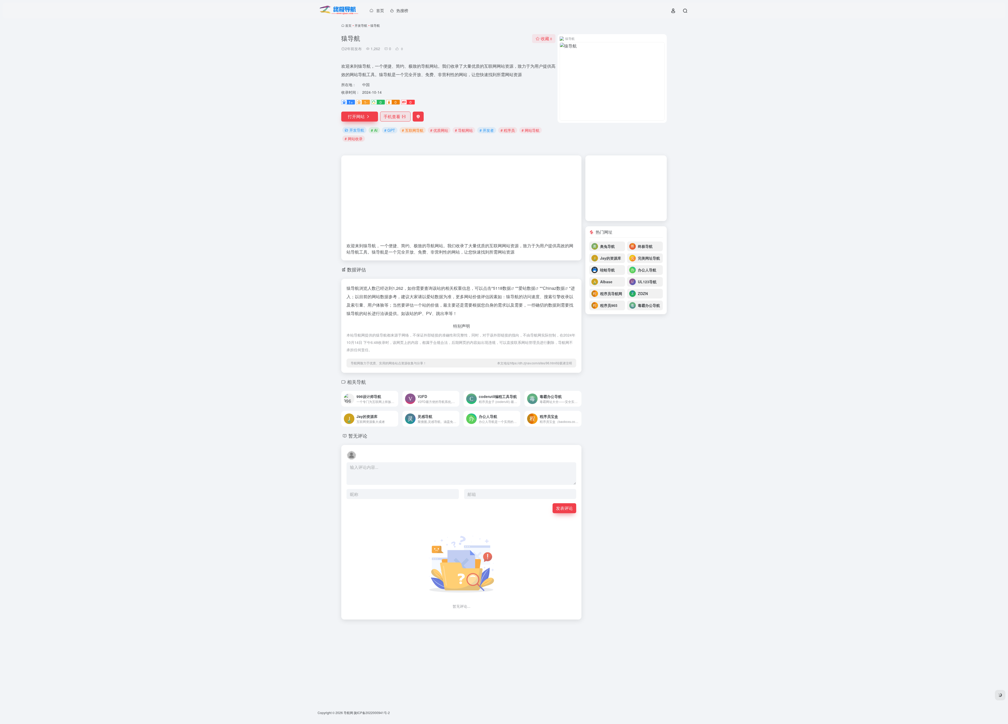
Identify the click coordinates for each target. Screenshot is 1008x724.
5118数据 (502, 288)
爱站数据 (526, 288)
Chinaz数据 (554, 288)
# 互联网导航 (412, 130)
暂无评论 (357, 435)
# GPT (389, 130)
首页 (348, 25)
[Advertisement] (461, 201)
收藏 (546, 38)
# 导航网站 (464, 130)
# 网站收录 (354, 138)
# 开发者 (487, 130)
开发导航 (361, 25)
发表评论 (564, 508)
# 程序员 (508, 130)
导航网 (348, 712)
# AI (374, 130)
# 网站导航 (530, 130)
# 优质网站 (439, 130)
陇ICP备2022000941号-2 (372, 712)
